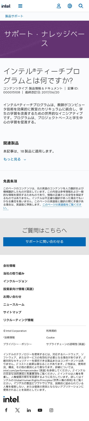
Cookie (50, 337)
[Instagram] (51, 409)
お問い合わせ (12, 297)
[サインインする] (58, 6)
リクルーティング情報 (18, 320)
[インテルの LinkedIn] (29, 409)
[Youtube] (40, 409)
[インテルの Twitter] (17, 409)
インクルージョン (15, 281)
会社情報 (9, 266)
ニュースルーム (13, 304)
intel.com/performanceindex (20, 370)
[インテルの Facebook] (6, 409)
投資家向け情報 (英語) (18, 289)
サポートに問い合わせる (44, 241)
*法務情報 (9, 337)
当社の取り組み (13, 273)
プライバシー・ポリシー (17, 344)
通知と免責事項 (28, 373)
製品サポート (14, 16)
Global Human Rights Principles (33, 380)
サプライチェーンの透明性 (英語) (65, 344)
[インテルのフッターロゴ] (11, 399)
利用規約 (51, 331)
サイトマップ (12, 312)
